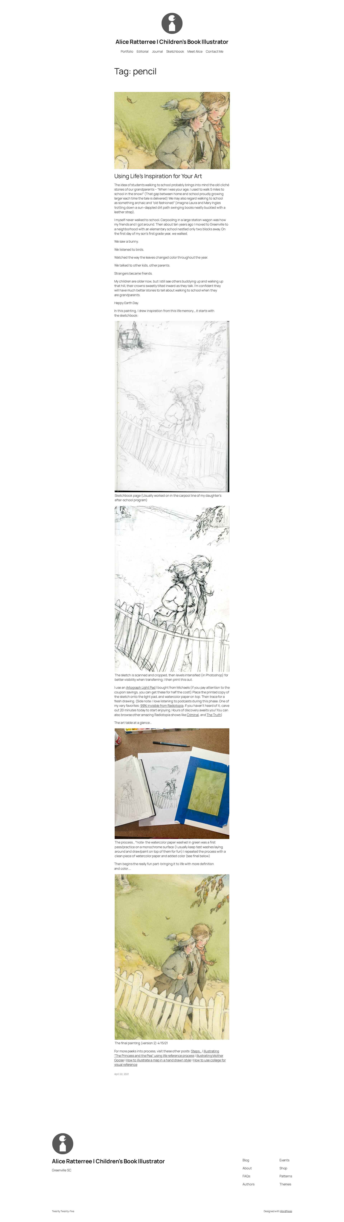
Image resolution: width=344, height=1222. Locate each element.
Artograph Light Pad (141, 687)
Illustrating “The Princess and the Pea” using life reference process (166, 1053)
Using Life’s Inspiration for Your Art (158, 176)
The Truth (214, 715)
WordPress (286, 1211)
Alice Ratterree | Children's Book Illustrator (172, 42)
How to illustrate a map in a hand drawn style (158, 1060)
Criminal (193, 715)
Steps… (196, 1051)
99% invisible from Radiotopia (161, 705)
